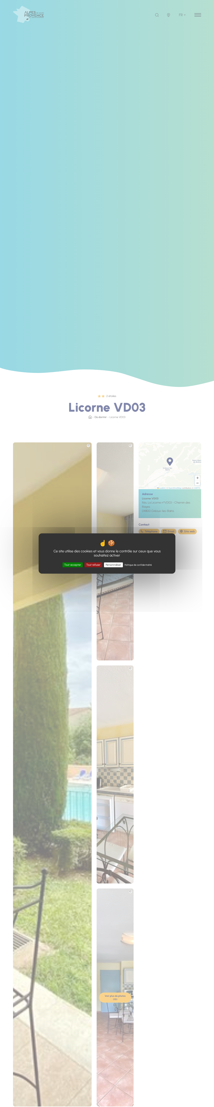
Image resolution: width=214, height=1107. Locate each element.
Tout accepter (72, 564)
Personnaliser (113, 564)
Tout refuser (93, 564)
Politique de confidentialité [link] (138, 565)
